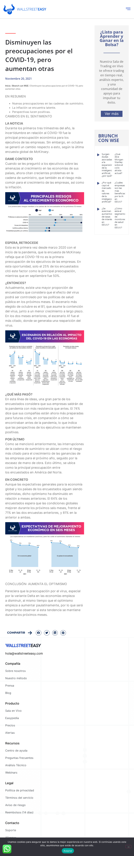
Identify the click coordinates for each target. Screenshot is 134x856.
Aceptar (68, 850)
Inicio (7, 85)
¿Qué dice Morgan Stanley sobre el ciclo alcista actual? (119, 164)
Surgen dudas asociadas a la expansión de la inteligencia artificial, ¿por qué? (108, 165)
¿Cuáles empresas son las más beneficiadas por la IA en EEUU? (121, 192)
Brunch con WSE (20, 85)
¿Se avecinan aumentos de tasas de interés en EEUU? (107, 216)
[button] (38, 633)
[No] (128, 846)
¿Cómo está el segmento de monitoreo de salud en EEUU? (120, 218)
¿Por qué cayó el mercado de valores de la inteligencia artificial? (108, 192)
